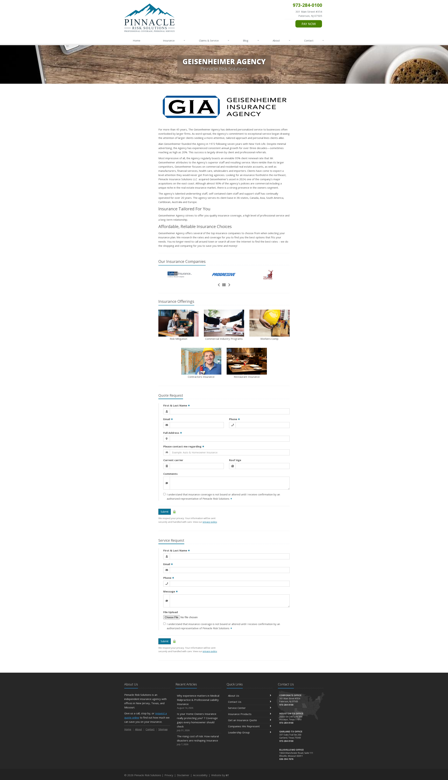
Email (168, 419)
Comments (170, 473)
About (281, 40)
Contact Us (234, 701)
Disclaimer (183, 775)
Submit (165, 511)
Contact (314, 40)
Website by (220, 775)
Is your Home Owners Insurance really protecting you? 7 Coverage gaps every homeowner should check (197, 722)
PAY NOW (309, 24)
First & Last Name (176, 405)
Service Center (237, 708)
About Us (233, 695)
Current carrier (173, 460)
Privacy (168, 775)
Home (136, 40)
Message (170, 591)
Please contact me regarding (183, 446)
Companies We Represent (244, 726)
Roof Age (235, 460)
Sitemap (163, 729)
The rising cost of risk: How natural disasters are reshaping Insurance (198, 740)
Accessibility (200, 775)
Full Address (172, 432)
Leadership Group (239, 732)
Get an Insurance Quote (242, 720)
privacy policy (210, 521)
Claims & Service (214, 40)
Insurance (174, 40)
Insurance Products (239, 714)
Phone (234, 419)
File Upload (170, 612)
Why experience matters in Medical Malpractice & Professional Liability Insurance (198, 701)
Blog (251, 40)
